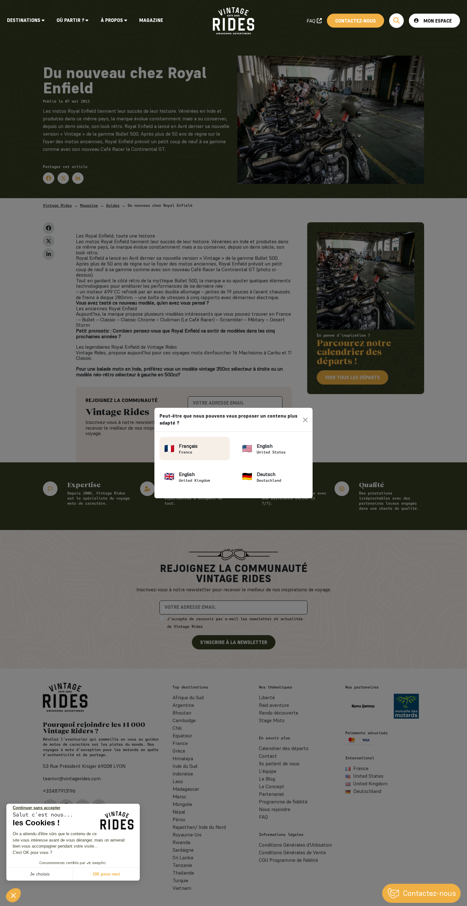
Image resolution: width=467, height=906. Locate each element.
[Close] (305, 420)
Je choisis (40, 873)
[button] (13, 895)
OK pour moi (106, 873)
